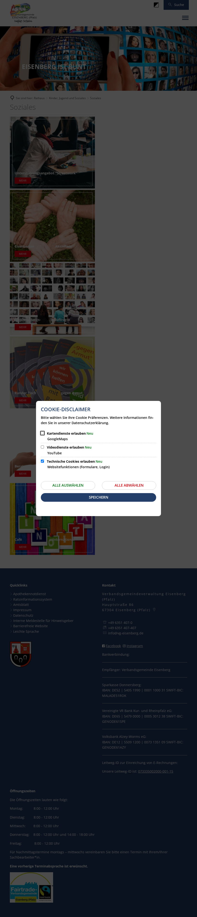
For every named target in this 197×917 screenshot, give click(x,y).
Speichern (98, 497)
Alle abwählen (129, 485)
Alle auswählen (68, 485)
